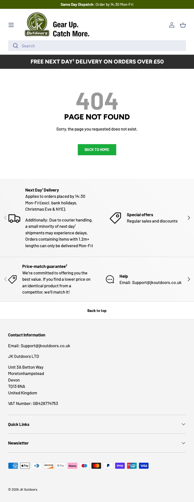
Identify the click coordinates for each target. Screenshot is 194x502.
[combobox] (97, 45)
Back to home (97, 149)
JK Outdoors (28, 489)
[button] (182, 24)
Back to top (97, 310)
